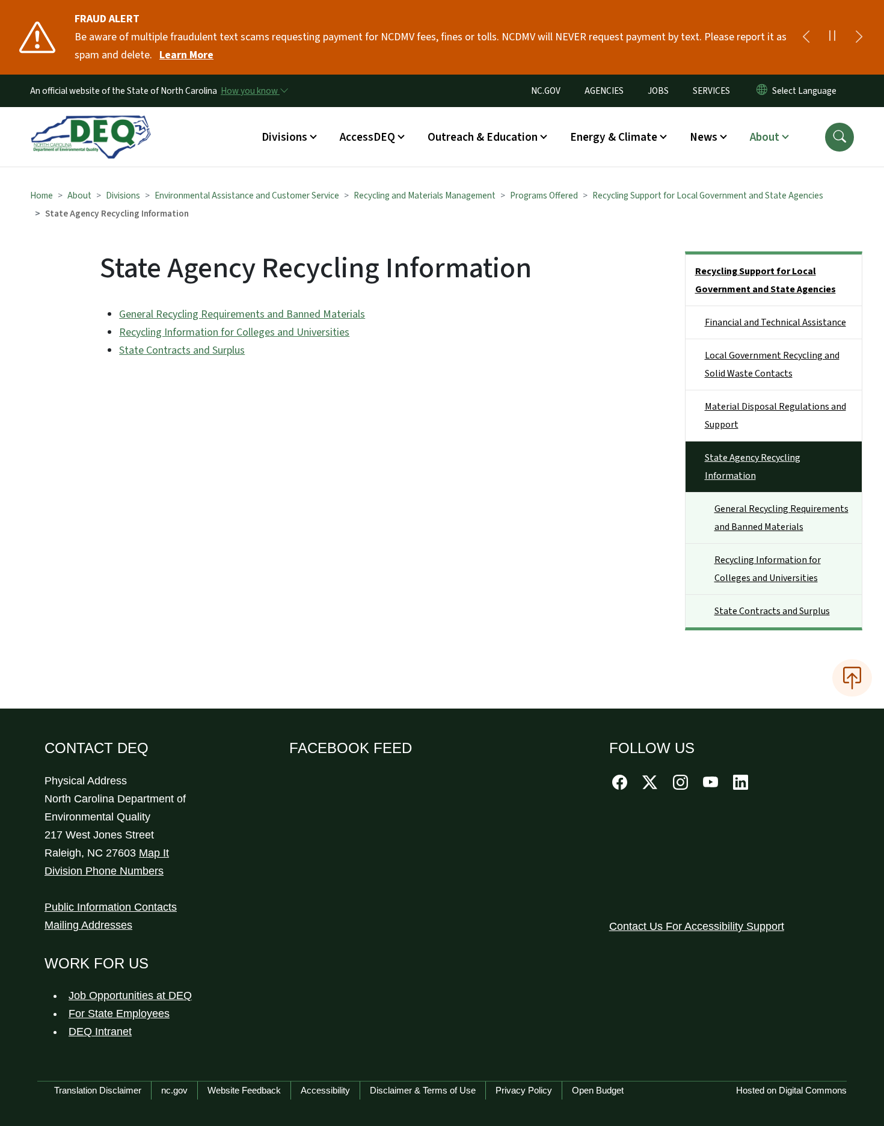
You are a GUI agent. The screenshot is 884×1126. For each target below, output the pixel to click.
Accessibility (325, 1090)
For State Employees (119, 1014)
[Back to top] (852, 678)
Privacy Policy (524, 1090)
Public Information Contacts (111, 907)
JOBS (658, 90)
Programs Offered (544, 195)
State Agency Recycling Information (752, 466)
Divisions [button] (284, 137)
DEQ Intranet (100, 1032)
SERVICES (711, 90)
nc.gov (174, 1090)
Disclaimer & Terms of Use (423, 1090)
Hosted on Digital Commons (791, 1090)
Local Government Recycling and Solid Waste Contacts (772, 364)
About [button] (764, 137)
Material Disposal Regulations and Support (775, 415)
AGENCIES (604, 90)
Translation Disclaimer (97, 1090)
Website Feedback (244, 1090)
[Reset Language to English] (762, 91)
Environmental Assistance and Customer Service (247, 195)
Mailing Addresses (88, 925)
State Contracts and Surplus (182, 350)
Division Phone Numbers (104, 871)
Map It (154, 853)
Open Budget (598, 1090)
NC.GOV (545, 90)
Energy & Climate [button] (613, 137)
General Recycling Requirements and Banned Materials (242, 314)
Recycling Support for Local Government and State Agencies (707, 195)
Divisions (123, 195)
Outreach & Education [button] (483, 137)
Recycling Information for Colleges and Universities (234, 332)
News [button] (703, 137)
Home (41, 195)
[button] (839, 137)
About (79, 195)
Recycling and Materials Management (425, 195)
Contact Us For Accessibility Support (696, 926)
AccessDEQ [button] (367, 137)
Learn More (186, 55)
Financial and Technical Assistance (775, 322)
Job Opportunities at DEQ (130, 995)
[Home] (91, 123)
